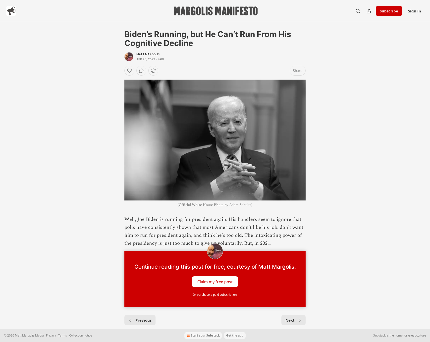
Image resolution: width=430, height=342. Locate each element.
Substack (379, 335)
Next (290, 320)
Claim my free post (215, 282)
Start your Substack (205, 335)
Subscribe (389, 10)
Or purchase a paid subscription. (215, 295)
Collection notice (80, 335)
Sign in (414, 10)
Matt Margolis (148, 54)
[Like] (129, 71)
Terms (62, 335)
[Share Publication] (369, 11)
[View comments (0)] (141, 71)
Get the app (235, 335)
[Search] (358, 11)
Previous (143, 320)
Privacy (51, 335)
